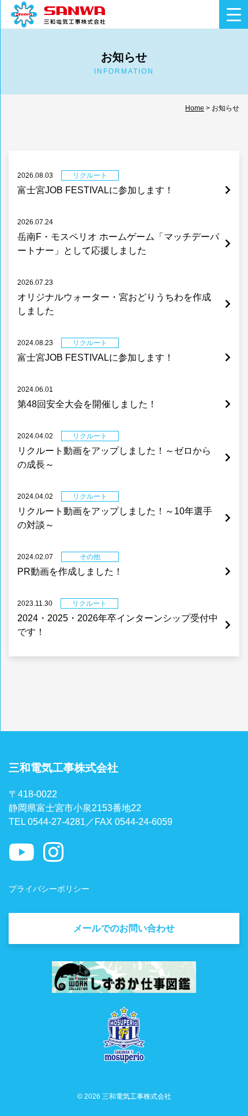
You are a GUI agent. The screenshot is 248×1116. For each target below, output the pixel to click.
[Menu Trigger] (233, 14)
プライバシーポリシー (49, 889)
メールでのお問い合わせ (124, 928)
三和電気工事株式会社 (136, 1096)
